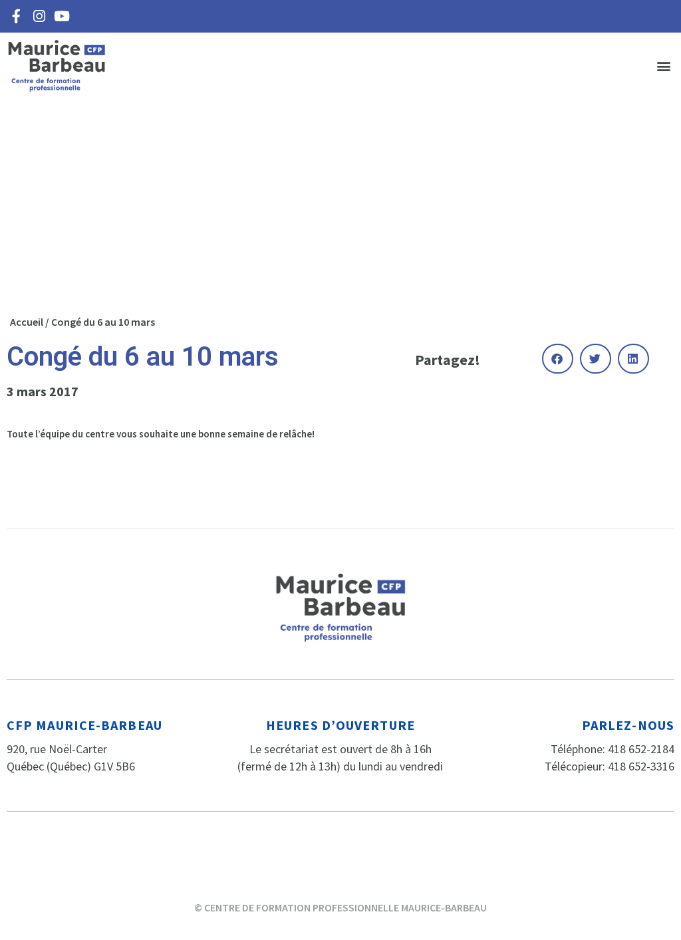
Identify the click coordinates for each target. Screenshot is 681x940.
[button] (663, 66)
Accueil (26, 321)
